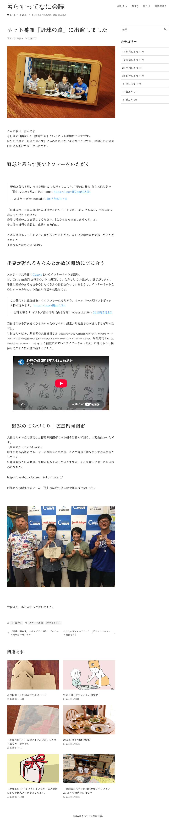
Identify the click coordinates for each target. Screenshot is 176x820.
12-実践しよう (133, 59)
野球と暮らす (53, 623)
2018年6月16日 (56, 198)
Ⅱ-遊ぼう (32, 38)
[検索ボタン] (165, 29)
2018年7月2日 (102, 312)
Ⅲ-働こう (129, 99)
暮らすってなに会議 (35, 6)
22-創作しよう (133, 75)
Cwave (37, 274)
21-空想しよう (132, 67)
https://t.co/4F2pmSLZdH (72, 191)
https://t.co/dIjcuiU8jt (50, 305)
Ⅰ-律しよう (131, 83)
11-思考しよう (133, 51)
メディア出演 (36, 623)
